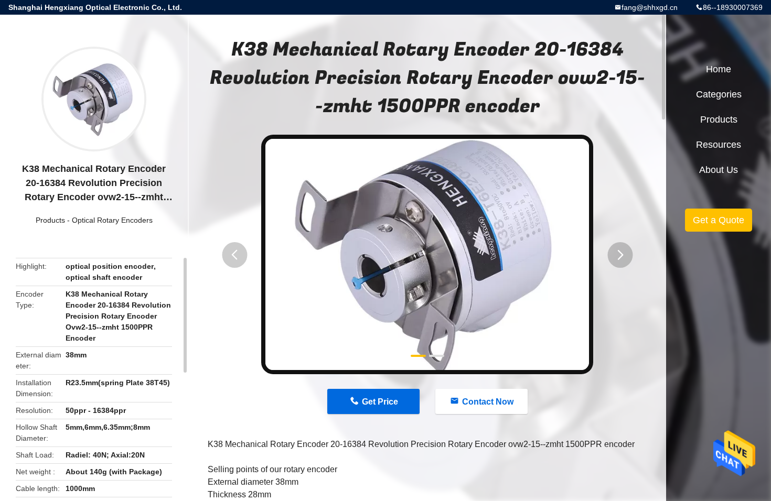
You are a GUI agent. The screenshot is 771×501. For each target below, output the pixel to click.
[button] (234, 255)
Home (718, 69)
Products (50, 220)
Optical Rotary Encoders (112, 220)
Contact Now (487, 401)
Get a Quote (718, 220)
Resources (718, 144)
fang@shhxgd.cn (650, 7)
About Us (718, 170)
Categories (719, 94)
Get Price (380, 401)
